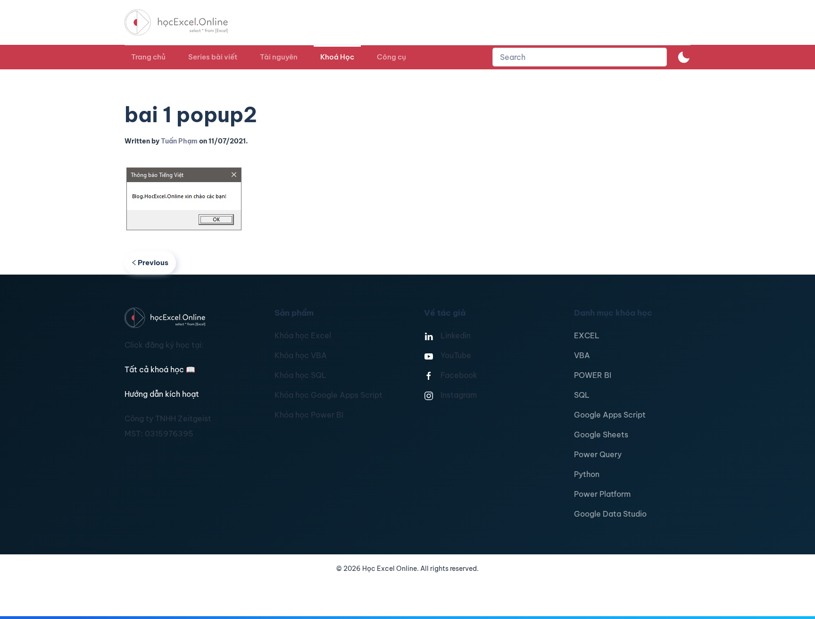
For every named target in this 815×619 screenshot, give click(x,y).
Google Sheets (601, 434)
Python (586, 474)
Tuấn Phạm (179, 141)
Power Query (598, 454)
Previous (153, 262)
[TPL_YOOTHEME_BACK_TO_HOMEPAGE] (185, 22)
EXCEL (586, 335)
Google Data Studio (610, 514)
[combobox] (579, 57)
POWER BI (592, 375)
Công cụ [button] (391, 56)
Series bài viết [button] (212, 56)
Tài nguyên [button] (279, 56)
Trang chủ (148, 56)
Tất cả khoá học (160, 369)
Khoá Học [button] (337, 56)
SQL (582, 395)
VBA (582, 355)
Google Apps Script (610, 414)
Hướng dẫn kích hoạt (162, 394)
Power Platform (602, 494)
